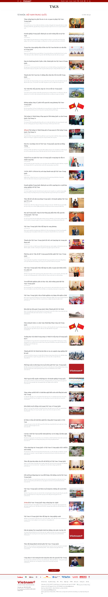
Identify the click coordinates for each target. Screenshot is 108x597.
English (67, 1)
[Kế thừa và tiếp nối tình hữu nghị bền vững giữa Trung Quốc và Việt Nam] (76, 424)
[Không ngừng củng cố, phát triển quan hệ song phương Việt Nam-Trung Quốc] (76, 106)
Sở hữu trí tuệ (44, 581)
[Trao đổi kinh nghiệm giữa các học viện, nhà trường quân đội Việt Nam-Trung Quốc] (76, 285)
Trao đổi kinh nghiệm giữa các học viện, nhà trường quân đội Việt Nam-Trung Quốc (44, 282)
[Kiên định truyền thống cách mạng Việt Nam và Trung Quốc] (76, 410)
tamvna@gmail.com (69, 586)
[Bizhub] (31, 577)
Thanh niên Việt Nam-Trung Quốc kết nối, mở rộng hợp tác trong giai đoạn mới (45, 241)
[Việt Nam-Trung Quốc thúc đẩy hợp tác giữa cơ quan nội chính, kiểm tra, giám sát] (76, 272)
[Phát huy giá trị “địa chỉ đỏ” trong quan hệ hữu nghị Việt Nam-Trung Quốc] (76, 258)
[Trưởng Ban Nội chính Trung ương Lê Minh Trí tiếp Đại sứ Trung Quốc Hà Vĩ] (76, 341)
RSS (57, 581)
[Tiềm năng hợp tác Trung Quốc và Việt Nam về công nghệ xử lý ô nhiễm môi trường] (76, 451)
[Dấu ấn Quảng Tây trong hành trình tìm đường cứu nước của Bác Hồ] (76, 534)
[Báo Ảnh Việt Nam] (83, 577)
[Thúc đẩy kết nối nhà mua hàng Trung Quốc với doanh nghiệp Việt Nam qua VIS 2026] (76, 203)
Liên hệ (87, 581)
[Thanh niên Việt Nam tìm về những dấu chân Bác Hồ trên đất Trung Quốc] (76, 79)
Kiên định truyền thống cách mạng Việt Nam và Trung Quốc (42, 406)
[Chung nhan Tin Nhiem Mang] (84, 584)
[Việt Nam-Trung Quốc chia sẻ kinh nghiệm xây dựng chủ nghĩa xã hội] (76, 299)
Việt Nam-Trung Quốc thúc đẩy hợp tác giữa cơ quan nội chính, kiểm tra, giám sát (45, 269)
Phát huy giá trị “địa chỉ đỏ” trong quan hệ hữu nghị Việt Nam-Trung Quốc (45, 255)
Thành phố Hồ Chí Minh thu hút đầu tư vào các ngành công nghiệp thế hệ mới (45, 352)
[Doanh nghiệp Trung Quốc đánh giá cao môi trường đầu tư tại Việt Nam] (76, 38)
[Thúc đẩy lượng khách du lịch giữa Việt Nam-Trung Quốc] (76, 548)
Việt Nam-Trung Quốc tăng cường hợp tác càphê (43, 502)
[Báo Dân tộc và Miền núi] (19, 577)
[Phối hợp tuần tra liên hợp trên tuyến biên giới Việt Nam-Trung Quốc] (76, 369)
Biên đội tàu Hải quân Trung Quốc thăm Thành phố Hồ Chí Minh (44, 309)
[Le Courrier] (75, 577)
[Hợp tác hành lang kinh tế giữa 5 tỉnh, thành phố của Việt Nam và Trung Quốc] (76, 65)
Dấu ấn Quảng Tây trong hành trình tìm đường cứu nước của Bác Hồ (45, 530)
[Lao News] (36, 577)
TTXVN (71, 581)
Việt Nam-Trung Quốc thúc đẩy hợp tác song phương (40, 226)
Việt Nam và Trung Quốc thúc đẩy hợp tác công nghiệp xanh (42, 516)
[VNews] (89, 577)
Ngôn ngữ (66, 581)
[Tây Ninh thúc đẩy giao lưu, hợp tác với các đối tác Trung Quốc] (76, 93)
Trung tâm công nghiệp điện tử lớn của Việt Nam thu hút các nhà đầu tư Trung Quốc (45, 48)
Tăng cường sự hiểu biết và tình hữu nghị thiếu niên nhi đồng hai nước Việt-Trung (45, 393)
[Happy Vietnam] (47, 577)
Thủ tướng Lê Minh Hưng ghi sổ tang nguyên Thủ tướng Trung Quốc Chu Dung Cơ (45, 131)
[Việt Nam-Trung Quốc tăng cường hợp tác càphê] (76, 507)
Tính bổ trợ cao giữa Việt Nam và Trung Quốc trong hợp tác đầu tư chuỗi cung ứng (44, 159)
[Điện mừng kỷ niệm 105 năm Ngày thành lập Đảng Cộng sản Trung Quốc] (76, 327)
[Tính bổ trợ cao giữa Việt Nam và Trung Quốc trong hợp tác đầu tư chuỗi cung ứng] (76, 162)
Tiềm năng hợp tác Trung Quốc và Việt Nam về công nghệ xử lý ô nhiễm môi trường (46, 448)
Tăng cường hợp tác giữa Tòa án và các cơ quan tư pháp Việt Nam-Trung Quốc (44, 20)
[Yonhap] (56, 577)
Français (70, 1)
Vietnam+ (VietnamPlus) (27, 1)
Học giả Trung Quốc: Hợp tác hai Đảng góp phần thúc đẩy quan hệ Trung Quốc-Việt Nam (44, 214)
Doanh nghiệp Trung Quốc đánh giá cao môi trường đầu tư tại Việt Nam (44, 35)
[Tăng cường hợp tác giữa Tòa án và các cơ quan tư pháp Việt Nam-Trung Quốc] (76, 23)
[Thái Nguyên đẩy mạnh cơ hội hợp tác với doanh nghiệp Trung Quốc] (76, 383)
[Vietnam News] (66, 577)
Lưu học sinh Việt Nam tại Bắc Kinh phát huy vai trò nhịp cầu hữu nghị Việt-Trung (45, 435)
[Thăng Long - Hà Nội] (84, 1)
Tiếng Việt (63, 1)
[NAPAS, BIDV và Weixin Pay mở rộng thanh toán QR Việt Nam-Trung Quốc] (76, 175)
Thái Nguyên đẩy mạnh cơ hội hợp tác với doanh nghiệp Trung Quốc (45, 379)
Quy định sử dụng (51, 581)
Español (74, 1)
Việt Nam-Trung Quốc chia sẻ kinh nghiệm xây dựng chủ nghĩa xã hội (45, 295)
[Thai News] (40, 577)
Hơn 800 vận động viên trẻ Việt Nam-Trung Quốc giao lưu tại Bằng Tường (44, 145)
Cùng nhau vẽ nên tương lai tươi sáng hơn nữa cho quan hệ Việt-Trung (45, 558)
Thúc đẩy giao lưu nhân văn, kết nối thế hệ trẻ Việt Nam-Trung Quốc (45, 461)
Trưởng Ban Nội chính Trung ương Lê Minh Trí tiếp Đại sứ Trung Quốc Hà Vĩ (46, 338)
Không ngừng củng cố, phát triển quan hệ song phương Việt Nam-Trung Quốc (44, 103)
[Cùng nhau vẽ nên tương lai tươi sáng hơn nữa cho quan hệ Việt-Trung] (76, 562)
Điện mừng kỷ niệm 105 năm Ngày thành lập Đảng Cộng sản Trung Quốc (44, 324)
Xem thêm (54, 570)
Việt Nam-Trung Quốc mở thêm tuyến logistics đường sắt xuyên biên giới (45, 490)
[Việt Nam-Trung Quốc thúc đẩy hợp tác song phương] (76, 230)
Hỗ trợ (61, 581)
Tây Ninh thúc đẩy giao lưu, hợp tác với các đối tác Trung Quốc (43, 89)
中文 (78, 1)
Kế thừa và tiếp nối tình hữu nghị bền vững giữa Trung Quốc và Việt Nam (44, 421)
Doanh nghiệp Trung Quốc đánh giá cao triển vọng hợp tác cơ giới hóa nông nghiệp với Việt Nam (45, 186)
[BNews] (26, 577)
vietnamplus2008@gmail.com (50, 589)
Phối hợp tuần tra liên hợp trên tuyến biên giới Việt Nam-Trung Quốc (45, 365)
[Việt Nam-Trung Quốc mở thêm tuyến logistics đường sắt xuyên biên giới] (76, 493)
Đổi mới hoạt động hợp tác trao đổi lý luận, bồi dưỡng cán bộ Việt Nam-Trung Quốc (46, 476)
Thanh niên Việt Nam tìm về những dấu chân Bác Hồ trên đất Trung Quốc (44, 76)
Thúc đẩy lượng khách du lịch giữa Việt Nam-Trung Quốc (41, 544)
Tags (54, 6)
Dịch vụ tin (76, 581)
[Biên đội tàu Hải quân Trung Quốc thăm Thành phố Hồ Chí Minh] (76, 313)
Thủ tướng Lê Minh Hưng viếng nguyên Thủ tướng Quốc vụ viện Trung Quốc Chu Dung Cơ (45, 117)
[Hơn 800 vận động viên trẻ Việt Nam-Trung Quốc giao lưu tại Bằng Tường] (76, 148)
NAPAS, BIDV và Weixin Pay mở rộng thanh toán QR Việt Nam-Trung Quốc (45, 172)
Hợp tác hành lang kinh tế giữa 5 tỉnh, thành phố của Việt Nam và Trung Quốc (46, 62)
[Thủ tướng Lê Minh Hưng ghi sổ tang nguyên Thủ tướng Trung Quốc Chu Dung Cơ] (76, 134)
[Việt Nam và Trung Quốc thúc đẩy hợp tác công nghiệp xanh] (76, 520)
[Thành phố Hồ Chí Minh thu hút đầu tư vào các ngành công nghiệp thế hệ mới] (76, 355)
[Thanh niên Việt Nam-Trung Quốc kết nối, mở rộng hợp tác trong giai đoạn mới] (76, 244)
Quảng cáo (82, 581)
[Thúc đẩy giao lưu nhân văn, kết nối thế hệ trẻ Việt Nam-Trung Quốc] (76, 465)
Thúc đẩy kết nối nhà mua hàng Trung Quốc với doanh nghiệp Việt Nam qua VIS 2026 (46, 200)
